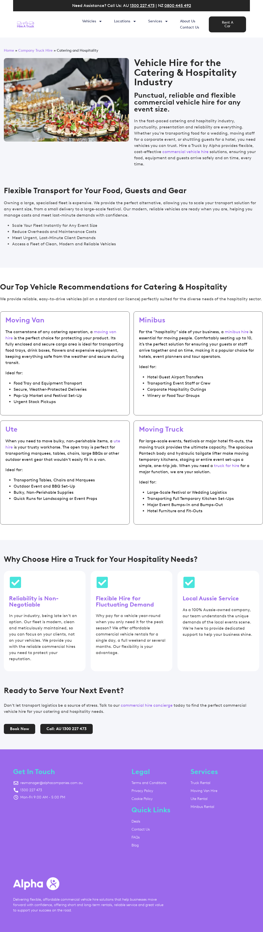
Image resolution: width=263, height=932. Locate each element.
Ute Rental (199, 799)
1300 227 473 (142, 5)
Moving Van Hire (204, 791)
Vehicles (89, 21)
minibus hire (237, 331)
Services (155, 21)
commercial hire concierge (147, 705)
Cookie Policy (142, 799)
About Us (187, 21)
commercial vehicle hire (185, 151)
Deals (136, 821)
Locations (122, 21)
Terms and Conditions (149, 783)
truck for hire (226, 465)
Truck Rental (200, 783)
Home (9, 50)
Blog (135, 845)
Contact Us (189, 27)
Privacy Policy (142, 791)
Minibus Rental (202, 807)
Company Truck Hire (35, 50)
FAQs (136, 837)
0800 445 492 (177, 5)
